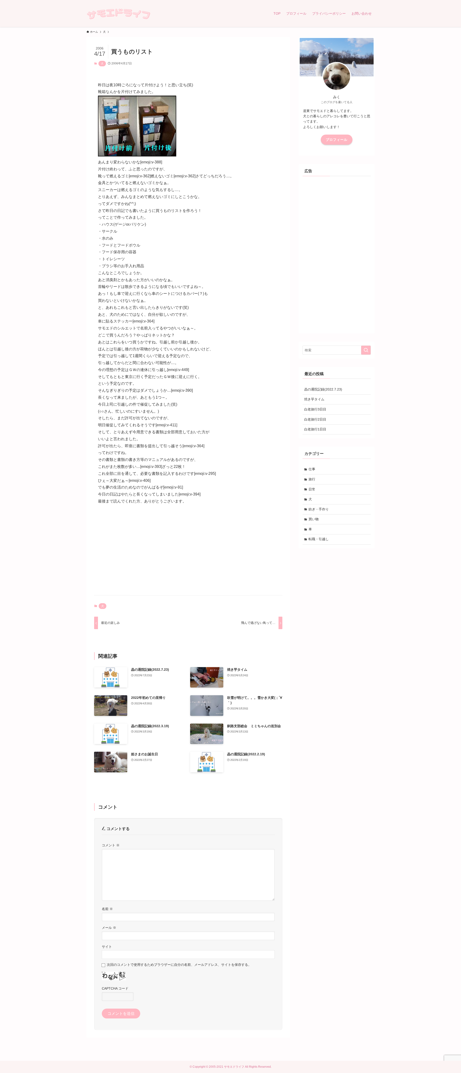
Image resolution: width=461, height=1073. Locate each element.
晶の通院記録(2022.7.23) (323, 389)
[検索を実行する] (366, 350)
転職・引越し (319, 539)
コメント (111, 845)
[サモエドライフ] (118, 13)
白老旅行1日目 (315, 429)
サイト (107, 947)
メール (109, 928)
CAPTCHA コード (115, 988)
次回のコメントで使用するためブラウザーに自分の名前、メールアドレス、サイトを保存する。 (179, 965)
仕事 (312, 469)
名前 (107, 909)
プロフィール (336, 140)
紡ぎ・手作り (319, 509)
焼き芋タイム (314, 399)
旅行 (312, 479)
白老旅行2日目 (315, 419)
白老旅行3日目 (315, 409)
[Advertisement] (188, 554)
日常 (312, 489)
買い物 (314, 519)
